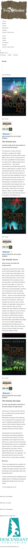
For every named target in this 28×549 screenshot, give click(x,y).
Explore (4, 30)
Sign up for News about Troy (7, 515)
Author (4, 25)
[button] (14, 50)
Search (2, 52)
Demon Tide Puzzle (8, 32)
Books (4, 23)
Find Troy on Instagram (6, 509)
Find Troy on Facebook (6, 496)
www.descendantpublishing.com (9, 546)
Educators (5, 28)
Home (4, 21)
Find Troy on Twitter (5, 503)
